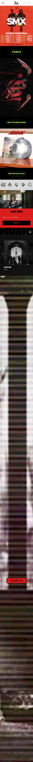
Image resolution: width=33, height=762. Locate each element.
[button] (17, 122)
